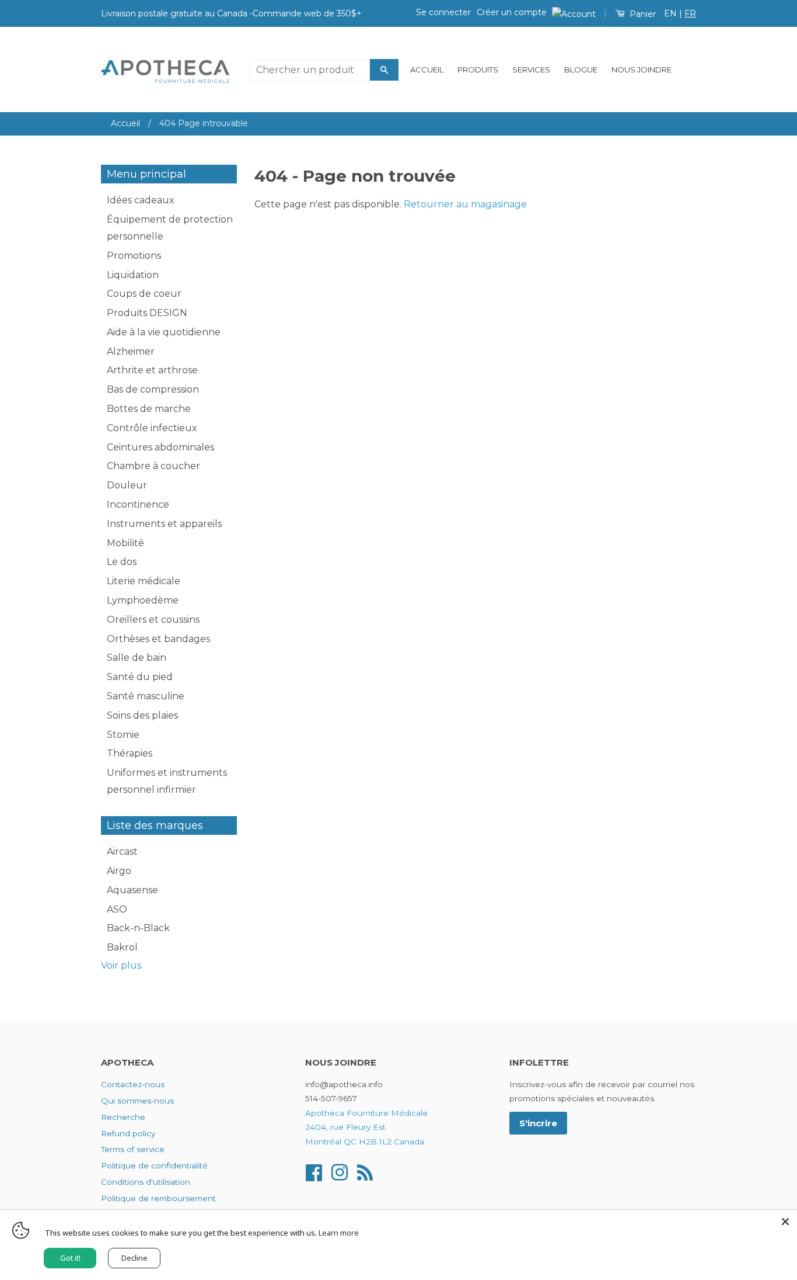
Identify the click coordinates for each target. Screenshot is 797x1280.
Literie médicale (143, 581)
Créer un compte (512, 12)
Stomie (123, 734)
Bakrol (122, 947)
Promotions (134, 255)
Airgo (119, 870)
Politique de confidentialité (154, 1165)
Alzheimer (131, 351)
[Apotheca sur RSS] (364, 1171)
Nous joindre (641, 69)
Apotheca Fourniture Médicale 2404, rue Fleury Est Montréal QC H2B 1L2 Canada (366, 1127)
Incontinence (138, 504)
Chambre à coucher (153, 465)
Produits (477, 69)
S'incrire (538, 1123)
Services (531, 69)
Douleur (127, 485)
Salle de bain (136, 657)
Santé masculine (145, 696)
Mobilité (125, 543)
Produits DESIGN (147, 312)
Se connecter (443, 12)
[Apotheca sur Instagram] (339, 1171)
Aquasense (132, 890)
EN (670, 13)
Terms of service (133, 1149)
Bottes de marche (149, 408)
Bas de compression (153, 389)
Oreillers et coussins (153, 619)
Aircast (122, 851)
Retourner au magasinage (465, 204)
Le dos (122, 561)
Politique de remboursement (158, 1198)
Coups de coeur (144, 293)
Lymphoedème (143, 600)
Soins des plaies (142, 715)
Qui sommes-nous (137, 1100)
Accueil (426, 69)
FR (690, 13)
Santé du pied (140, 676)
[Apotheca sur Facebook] (314, 1171)
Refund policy (128, 1133)
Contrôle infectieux (152, 427)
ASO (117, 909)
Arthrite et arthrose (152, 370)
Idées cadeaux (140, 200)
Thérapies (129, 753)
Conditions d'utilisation (145, 1182)
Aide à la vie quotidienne (164, 332)
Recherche (123, 1117)
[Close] (785, 1221)
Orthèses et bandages (158, 638)
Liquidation (133, 274)
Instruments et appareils (164, 523)
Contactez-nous (133, 1084)
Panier (641, 14)
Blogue (580, 69)
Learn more (339, 1232)
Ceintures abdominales (160, 447)
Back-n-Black (138, 928)
